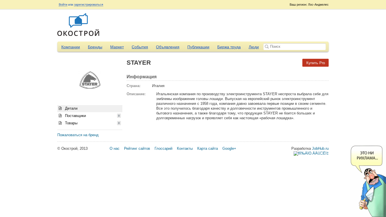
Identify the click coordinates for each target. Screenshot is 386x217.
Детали (70, 108)
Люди (254, 47)
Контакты (185, 148)
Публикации (198, 47)
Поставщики (92, 116)
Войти (63, 4)
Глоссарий (163, 148)
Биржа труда (229, 47)
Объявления (167, 47)
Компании (70, 47)
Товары (92, 123)
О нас (115, 148)
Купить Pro (315, 62)
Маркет (117, 47)
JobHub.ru (320, 148)
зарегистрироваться (88, 4)
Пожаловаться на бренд (78, 135)
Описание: (136, 94)
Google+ (229, 148)
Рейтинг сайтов (137, 148)
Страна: (133, 86)
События (140, 47)
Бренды (95, 47)
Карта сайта (207, 148)
